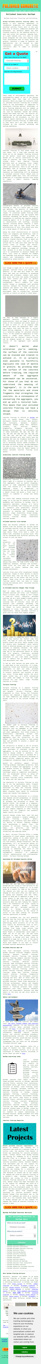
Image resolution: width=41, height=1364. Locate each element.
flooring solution (20, 986)
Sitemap (4, 1339)
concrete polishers (10, 437)
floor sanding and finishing (27, 1291)
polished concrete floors (20, 1090)
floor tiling (17, 1283)
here (9, 994)
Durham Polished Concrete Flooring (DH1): (19, 21)
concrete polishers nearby (13, 1162)
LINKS (20, 10)
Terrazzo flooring (10, 688)
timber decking (15, 1289)
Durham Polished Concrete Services (17, 1212)
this (19, 1030)
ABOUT (24, 10)
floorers (33, 1287)
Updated (4, 1341)
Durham (32, 417)
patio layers (14, 1296)
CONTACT (29, 10)
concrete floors (9, 1099)
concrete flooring (20, 102)
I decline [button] (25, 1352)
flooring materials (15, 108)
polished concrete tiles (14, 528)
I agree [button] (24, 1347)
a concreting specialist (12, 1282)
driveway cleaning (28, 1285)
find (9, 951)
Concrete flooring (10, 417)
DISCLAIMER (35, 10)
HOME (16, 10)
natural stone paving (27, 1294)
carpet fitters (14, 1287)
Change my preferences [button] (25, 1356)
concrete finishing (29, 1094)
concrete (13, 444)
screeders (32, 1296)
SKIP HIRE (17, 1292)
